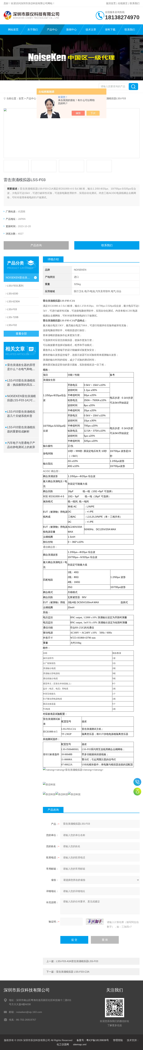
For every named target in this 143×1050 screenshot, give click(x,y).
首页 (21, 98)
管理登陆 (118, 1040)
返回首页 (111, 3)
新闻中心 (71, 29)
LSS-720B (12, 317)
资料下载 (110, 29)
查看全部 (21, 333)
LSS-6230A (13, 301)
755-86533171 (137, 782)
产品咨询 (36, 245)
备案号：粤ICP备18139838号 (93, 1040)
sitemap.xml (79, 1044)
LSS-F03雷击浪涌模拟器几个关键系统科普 (21, 413)
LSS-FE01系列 (15, 285)
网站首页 (13, 29)
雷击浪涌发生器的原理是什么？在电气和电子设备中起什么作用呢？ (21, 367)
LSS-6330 (12, 293)
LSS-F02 (12, 325)
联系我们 (135, 3)
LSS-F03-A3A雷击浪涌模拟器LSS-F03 (77, 961)
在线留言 (123, 3)
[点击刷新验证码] (94, 922)
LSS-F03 (12, 309)
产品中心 (52, 29)
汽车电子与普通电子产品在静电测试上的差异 (21, 445)
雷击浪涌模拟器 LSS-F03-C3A (72, 971)
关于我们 (32, 29)
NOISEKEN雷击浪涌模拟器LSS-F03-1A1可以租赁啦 (21, 398)
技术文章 (91, 29)
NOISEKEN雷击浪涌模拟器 (19, 277)
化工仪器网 (63, 1044)
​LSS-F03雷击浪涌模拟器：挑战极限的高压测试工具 (21, 383)
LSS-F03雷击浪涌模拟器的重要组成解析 (21, 429)
